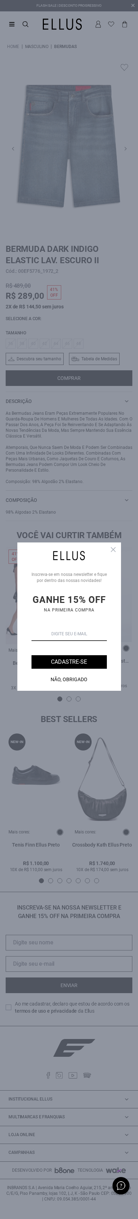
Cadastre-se (69, 661)
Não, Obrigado (69, 679)
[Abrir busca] (25, 24)
